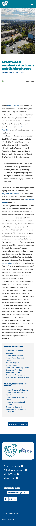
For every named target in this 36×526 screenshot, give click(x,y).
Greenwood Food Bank (14, 370)
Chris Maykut (9, 72)
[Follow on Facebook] (6, 499)
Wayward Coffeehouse (10, 194)
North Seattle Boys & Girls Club (17, 377)
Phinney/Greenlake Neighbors (17, 390)
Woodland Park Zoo (13, 365)
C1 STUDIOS (11, 519)
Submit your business (14, 470)
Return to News (16, 424)
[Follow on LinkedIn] (15, 499)
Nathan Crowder (13, 106)
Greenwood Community (14, 407)
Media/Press (10, 474)
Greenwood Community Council (17, 368)
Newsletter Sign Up (16, 492)
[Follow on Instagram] (10, 499)
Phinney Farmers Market (14, 355)
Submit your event (12, 466)
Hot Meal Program (12, 363)
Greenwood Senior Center (15, 375)
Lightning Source (8, 263)
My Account (9, 478)
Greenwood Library (13, 372)
